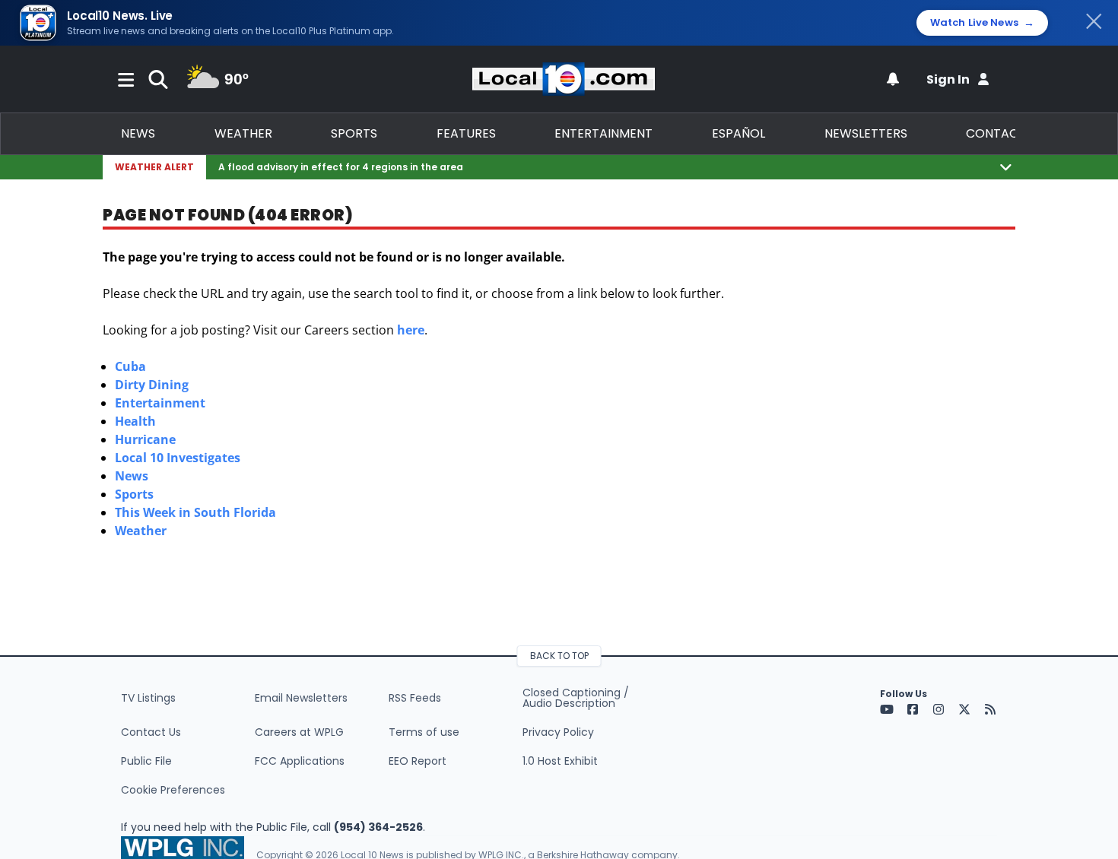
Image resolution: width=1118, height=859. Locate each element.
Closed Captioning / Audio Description (575, 697)
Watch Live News (982, 22)
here (410, 330)
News (138, 133)
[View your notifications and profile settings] (893, 79)
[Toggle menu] (126, 79)
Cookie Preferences (173, 790)
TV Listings (148, 698)
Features (466, 133)
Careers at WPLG (299, 732)
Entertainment (603, 133)
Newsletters (865, 133)
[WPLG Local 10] (563, 79)
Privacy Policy (558, 732)
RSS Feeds (415, 698)
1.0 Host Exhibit (560, 761)
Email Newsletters (301, 698)
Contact (996, 133)
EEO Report (417, 761)
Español (738, 133)
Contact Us (151, 732)
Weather (243, 133)
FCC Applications (300, 761)
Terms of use (424, 732)
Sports (354, 133)
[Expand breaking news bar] (1005, 167)
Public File (146, 761)
